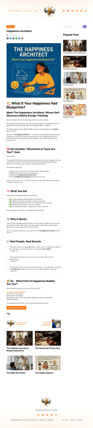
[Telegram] (19, 38)
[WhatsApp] (16, 38)
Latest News (27, 10)
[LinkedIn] (13, 38)
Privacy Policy (65, 420)
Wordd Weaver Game (68, 117)
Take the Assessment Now (17, 292)
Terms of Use (79, 420)
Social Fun (10, 26)
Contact (35, 10)
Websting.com (43, 420)
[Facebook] (8, 38)
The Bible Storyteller (16, 373)
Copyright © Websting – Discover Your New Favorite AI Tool (24, 420)
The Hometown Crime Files (47, 348)
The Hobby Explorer (44, 373)
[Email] (22, 38)
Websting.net (51, 420)
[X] (10, 38)
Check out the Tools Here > (16, 307)
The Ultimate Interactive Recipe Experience (18, 349)
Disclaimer (72, 420)
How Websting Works (15, 10)
